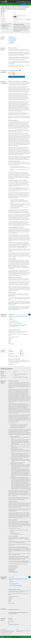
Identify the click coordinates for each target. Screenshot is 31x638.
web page (18, 549)
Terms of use (2, 637)
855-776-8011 (12, 353)
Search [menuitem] (5, 4)
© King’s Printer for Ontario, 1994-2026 (25, 636)
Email (22, 351)
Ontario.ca (2, 636)
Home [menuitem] (1, 4)
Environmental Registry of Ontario (23, 1)
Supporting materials (12, 40)
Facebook (22, 353)
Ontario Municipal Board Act (13, 321)
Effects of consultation (12, 39)
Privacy (10, 636)
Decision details (11, 36)
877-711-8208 (12, 343)
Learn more (10, 632)
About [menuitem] (11, 4)
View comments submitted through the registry (16, 76)
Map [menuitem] (8, 4)
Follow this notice (5, 28)
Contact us (20, 631)
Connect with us (11, 41)
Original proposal (12, 42)
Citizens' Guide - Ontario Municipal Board (15, 323)
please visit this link (11, 295)
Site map (7, 636)
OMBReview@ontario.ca (26, 561)
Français (29, 4)
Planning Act (11, 319)
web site (18, 554)
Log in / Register (23, 4)
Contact (5, 636)
